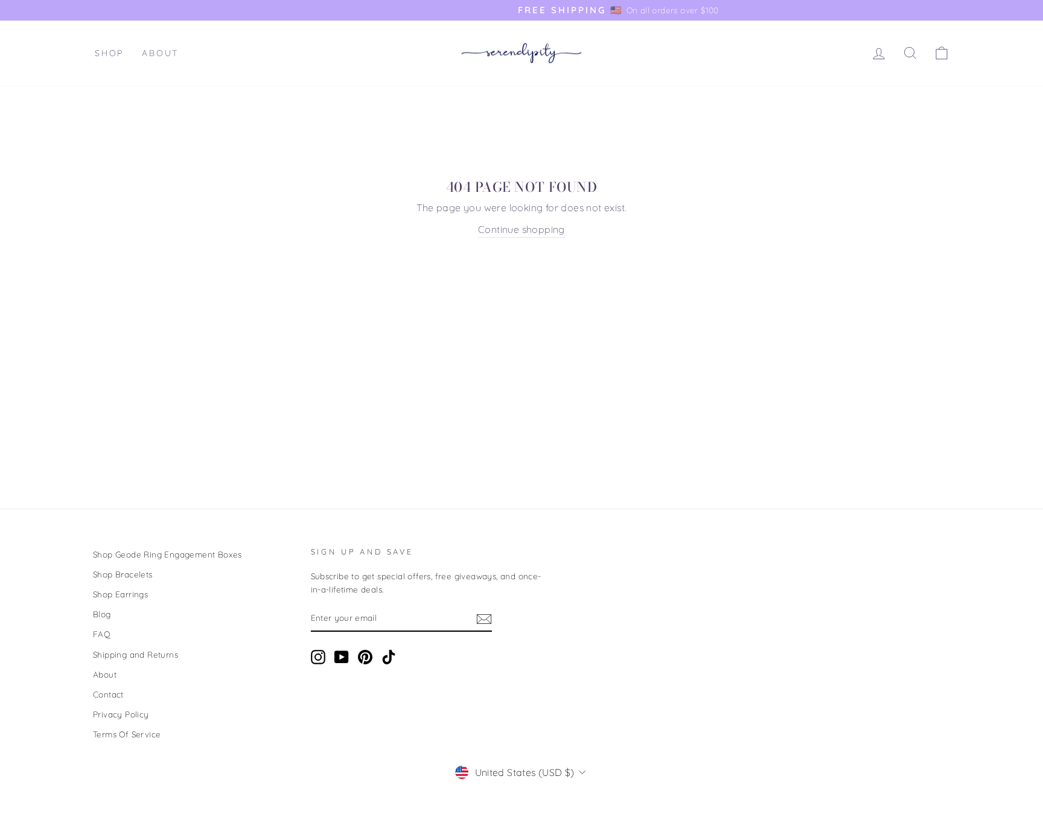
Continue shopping (521, 229)
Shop (109, 53)
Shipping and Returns (135, 654)
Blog (102, 614)
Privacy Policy (121, 714)
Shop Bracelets (123, 574)
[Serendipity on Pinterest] (365, 657)
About (160, 53)
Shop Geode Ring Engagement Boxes (167, 554)
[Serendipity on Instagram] (318, 657)
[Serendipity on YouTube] (341, 657)
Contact (108, 694)
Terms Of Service (127, 734)
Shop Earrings (120, 594)
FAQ (101, 634)
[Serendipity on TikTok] (388, 657)
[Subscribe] (484, 618)
